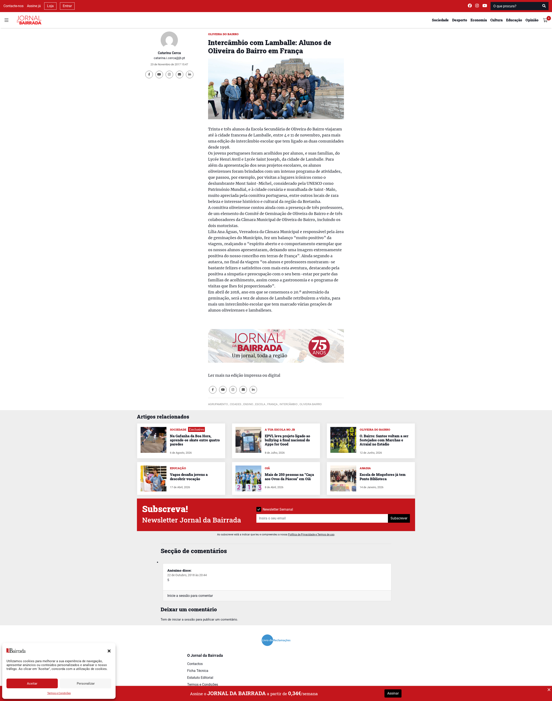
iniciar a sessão (183, 619)
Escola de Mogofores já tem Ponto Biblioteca (383, 476)
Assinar (393, 693)
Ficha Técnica (197, 671)
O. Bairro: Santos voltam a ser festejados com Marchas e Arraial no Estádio (384, 440)
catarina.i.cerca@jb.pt (169, 58)
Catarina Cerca (169, 53)
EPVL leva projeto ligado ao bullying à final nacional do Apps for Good (287, 440)
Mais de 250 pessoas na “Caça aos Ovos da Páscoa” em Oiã (289, 476)
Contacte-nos (13, 6)
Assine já (34, 6)
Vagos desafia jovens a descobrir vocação (189, 476)
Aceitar (32, 683)
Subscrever (398, 518)
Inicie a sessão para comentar (190, 596)
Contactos (195, 664)
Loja (50, 6)
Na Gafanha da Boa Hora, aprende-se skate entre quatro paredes (195, 440)
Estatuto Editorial (200, 678)
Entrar (67, 6)
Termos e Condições (59, 693)
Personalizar (86, 683)
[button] (109, 650)
